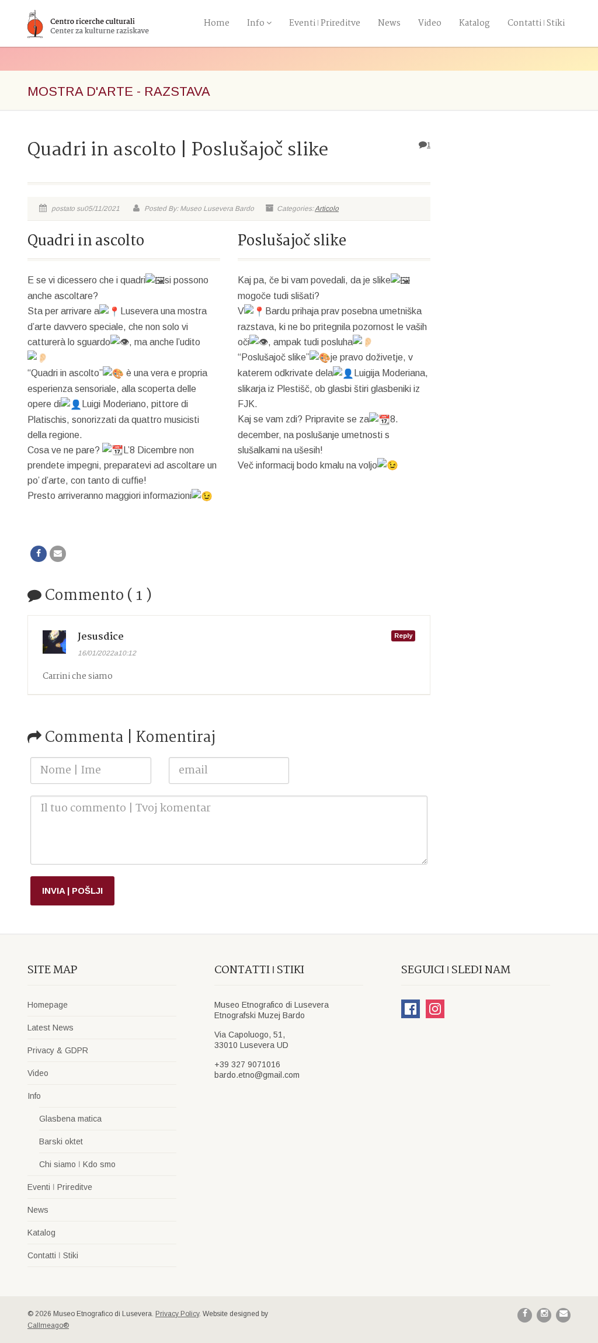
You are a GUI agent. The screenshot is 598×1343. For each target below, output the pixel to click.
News (389, 23)
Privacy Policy (177, 1314)
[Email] (58, 554)
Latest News (50, 1027)
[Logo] (112, 23)
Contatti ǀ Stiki (536, 23)
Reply (403, 635)
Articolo (327, 208)
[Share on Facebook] (38, 554)
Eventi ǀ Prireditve (324, 23)
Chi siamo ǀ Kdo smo (77, 1164)
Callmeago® (48, 1325)
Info (256, 23)
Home (217, 23)
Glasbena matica (70, 1118)
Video (429, 23)
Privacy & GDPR (57, 1050)
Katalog (474, 23)
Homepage (47, 1004)
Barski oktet (61, 1141)
